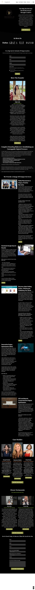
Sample (20, 241)
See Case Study (6, 476)
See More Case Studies (17, 482)
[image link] (5, 42)
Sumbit (17, 73)
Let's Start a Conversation (17, 568)
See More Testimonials (17, 532)
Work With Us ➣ (26, 29)
